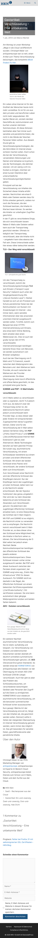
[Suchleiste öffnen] (35, 3)
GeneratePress (28, 935)
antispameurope (10, 766)
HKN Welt (9, 788)
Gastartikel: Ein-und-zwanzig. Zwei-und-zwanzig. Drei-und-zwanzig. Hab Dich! (17, 801)
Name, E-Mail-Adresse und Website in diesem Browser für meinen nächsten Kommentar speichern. (18, 907)
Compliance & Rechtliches (19, 930)
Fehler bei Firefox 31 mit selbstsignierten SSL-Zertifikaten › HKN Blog (18, 842)
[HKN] (6, 3)
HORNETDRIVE (24, 666)
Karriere (9, 927)
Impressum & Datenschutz (23, 927)
